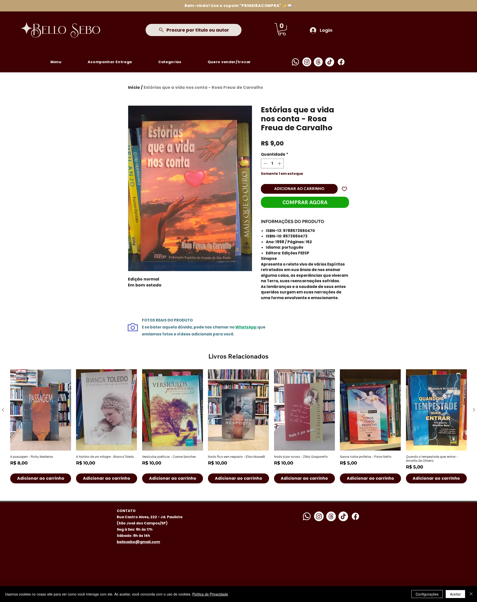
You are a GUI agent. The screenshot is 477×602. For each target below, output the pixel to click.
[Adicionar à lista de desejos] (344, 189)
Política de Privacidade (210, 594)
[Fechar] (471, 594)
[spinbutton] (272, 163)
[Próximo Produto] (474, 410)
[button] (282, 29)
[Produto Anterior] (3, 410)
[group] (238, 426)
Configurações (427, 594)
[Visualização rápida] (40, 410)
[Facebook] (341, 61)
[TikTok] (329, 61)
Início (134, 87)
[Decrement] (265, 163)
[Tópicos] (318, 61)
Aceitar (455, 594)
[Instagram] (306, 61)
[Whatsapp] (295, 61)
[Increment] (280, 163)
